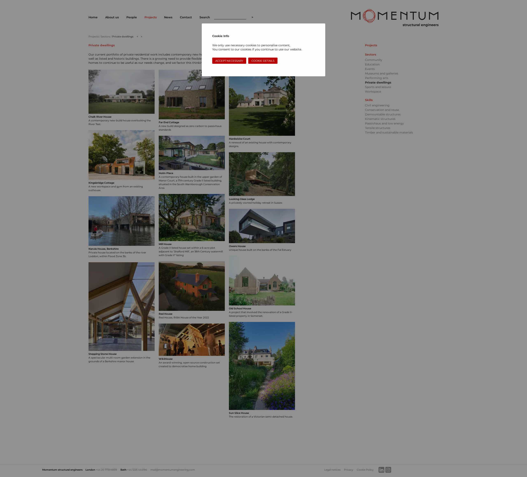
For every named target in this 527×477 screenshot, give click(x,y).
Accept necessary (229, 60)
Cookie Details (262, 60)
